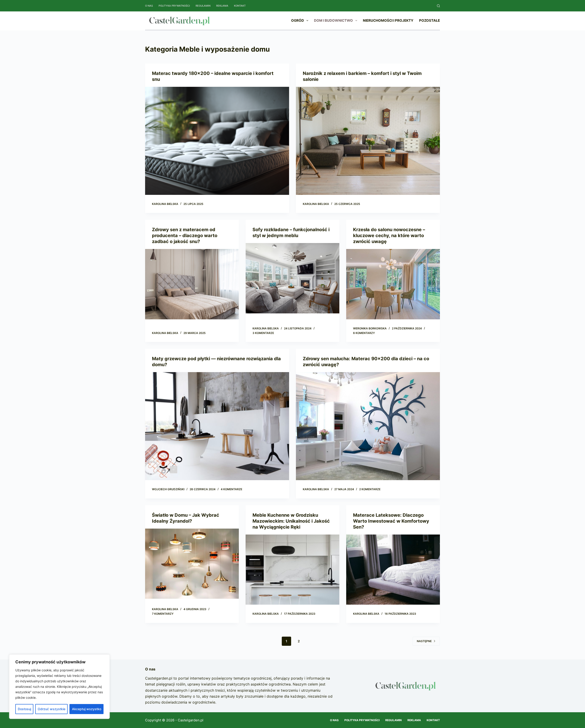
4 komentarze (231, 489)
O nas (149, 5)
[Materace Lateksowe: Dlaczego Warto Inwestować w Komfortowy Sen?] (393, 570)
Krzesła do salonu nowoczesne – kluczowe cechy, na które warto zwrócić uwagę (389, 235)
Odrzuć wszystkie (51, 709)
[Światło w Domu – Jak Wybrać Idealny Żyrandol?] (192, 564)
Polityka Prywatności (174, 5)
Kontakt (240, 5)
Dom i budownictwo (333, 20)
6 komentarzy (364, 333)
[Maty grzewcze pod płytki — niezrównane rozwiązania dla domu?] (217, 426)
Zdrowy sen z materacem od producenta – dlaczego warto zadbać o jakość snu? (184, 235)
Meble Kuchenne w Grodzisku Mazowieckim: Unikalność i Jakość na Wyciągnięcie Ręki (291, 521)
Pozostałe (429, 20)
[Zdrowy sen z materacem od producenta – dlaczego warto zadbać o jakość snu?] (192, 284)
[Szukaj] (438, 5)
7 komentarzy (162, 613)
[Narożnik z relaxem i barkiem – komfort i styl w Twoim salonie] (368, 141)
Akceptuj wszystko (86, 709)
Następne (424, 641)
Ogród (297, 20)
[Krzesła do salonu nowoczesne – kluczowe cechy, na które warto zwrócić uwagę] (393, 284)
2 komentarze (369, 489)
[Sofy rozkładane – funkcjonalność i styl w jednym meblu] (292, 278)
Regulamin (203, 5)
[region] (59, 686)
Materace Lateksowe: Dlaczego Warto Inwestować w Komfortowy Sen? (391, 521)
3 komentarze (263, 333)
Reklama (222, 5)
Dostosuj (24, 709)
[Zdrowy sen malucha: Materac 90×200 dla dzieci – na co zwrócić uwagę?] (368, 426)
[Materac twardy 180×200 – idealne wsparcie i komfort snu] (217, 141)
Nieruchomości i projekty (388, 20)
